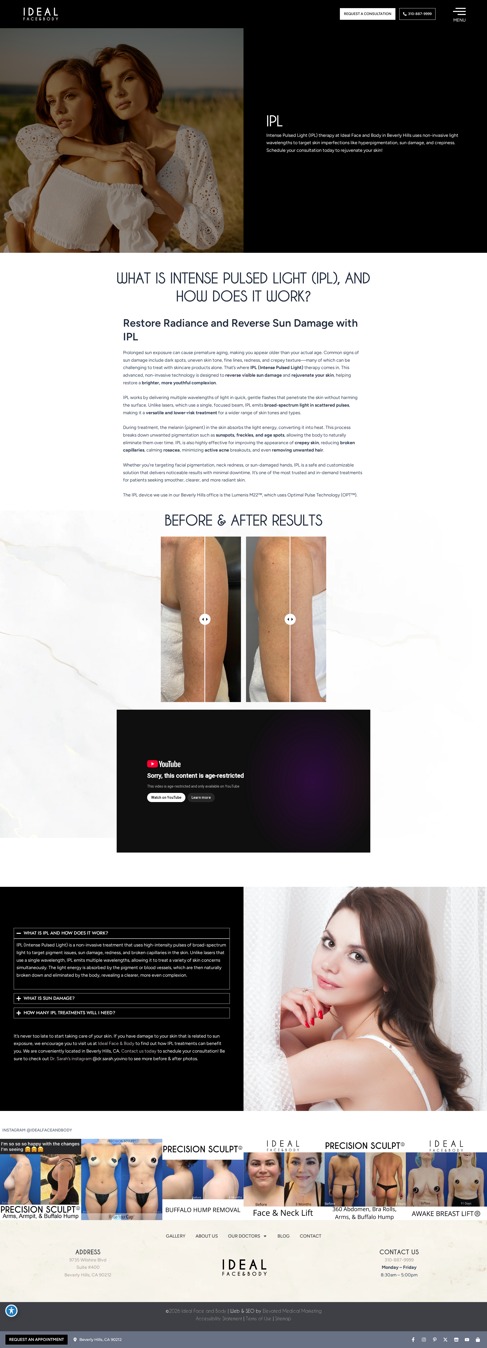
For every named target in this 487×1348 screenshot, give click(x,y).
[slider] (205, 619)
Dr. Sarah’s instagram (71, 1058)
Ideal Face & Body (116, 1043)
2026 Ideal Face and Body (197, 1310)
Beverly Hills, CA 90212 (87, 1275)
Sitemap (283, 1318)
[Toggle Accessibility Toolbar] (11, 1311)
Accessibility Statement (219, 1318)
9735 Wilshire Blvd (88, 1260)
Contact (310, 1236)
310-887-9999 (399, 1260)
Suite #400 (88, 1267)
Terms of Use (258, 1318)
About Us (207, 1236)
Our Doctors (244, 1236)
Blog (283, 1236)
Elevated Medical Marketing (292, 1310)
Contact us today (138, 1051)
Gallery (175, 1236)
